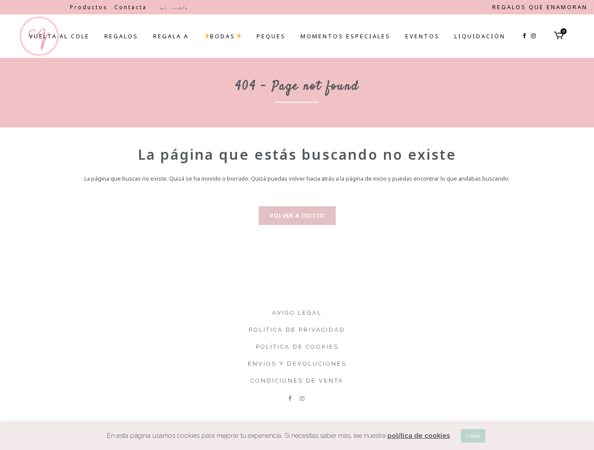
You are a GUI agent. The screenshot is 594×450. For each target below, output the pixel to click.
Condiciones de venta (297, 380)
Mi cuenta (174, 7)
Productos (89, 7)
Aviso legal (297, 312)
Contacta (130, 7)
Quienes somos (35, 7)
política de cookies (418, 436)
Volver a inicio (297, 215)
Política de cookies (297, 346)
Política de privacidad (297, 329)
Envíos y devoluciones (297, 363)
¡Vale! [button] (473, 436)
